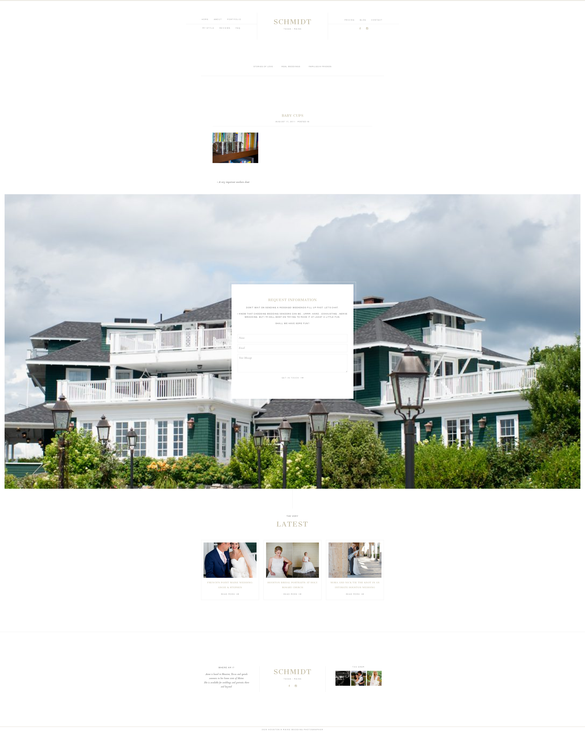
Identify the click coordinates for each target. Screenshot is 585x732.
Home (205, 19)
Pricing (350, 20)
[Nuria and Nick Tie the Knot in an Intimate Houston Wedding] (354, 560)
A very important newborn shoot (234, 182)
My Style (208, 28)
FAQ (238, 28)
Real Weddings (291, 67)
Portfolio (234, 19)
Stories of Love (263, 67)
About (218, 19)
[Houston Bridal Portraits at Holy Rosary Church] (292, 560)
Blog (363, 20)
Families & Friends (320, 67)
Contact (377, 20)
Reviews (225, 28)
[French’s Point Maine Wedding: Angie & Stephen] (230, 560)
